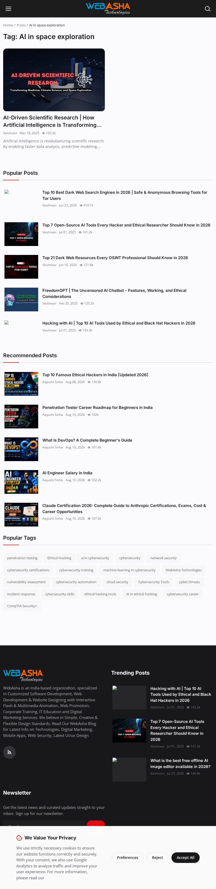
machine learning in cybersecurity (129, 570)
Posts (21, 25)
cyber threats (189, 581)
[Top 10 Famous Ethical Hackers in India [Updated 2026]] (21, 384)
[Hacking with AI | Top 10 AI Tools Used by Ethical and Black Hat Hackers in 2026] (21, 332)
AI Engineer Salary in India (67, 472)
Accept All (185, 857)
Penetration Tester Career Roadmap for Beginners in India (97, 407)
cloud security (117, 581)
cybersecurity (129, 557)
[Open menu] (8, 8)
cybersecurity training (76, 570)
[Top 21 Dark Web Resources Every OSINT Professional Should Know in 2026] (21, 267)
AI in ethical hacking (141, 594)
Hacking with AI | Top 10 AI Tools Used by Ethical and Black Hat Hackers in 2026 (118, 323)
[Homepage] (108, 8)
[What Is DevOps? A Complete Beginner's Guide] (21, 449)
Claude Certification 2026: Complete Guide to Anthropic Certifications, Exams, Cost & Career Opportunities (124, 508)
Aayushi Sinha (52, 382)
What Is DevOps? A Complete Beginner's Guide (87, 440)
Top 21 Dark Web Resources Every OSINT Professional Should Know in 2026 (115, 257)
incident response (21, 594)
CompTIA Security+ (22, 605)
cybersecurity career (183, 594)
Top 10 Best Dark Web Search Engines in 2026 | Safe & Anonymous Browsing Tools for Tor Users (124, 195)
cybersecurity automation (76, 581)
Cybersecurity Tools (153, 581)
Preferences (127, 857)
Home (8, 25)
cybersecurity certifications (28, 570)
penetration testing (22, 557)
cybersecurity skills (59, 594)
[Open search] (207, 8)
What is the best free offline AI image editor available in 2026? (180, 763)
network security (163, 557)
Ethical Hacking (59, 557)
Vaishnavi (10, 133)
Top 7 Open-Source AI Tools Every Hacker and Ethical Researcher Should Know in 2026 (126, 225)
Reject (157, 857)
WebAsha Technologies (184, 570)
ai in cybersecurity (95, 557)
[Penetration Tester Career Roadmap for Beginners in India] (21, 416)
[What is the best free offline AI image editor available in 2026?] (129, 769)
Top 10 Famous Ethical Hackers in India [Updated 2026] (95, 374)
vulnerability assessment (26, 581)
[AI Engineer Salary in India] (21, 482)
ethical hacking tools (100, 594)
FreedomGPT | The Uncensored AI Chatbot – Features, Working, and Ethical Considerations (114, 293)
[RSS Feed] (9, 752)
